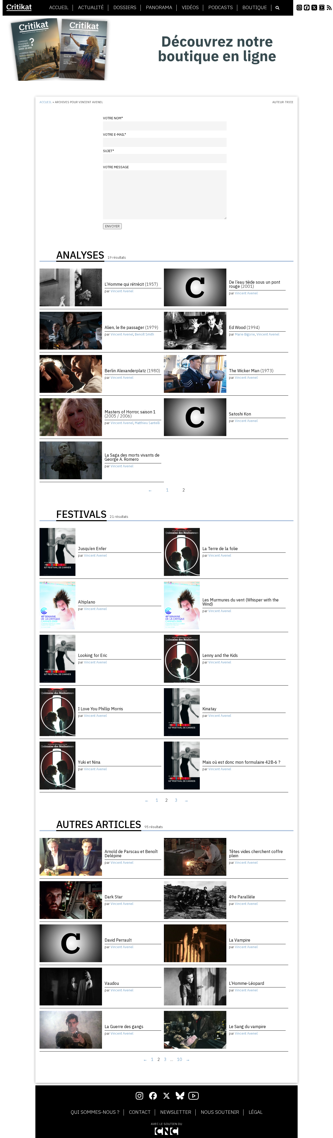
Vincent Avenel (122, 291)
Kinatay (209, 708)
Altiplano (86, 602)
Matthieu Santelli (147, 423)
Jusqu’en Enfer (92, 548)
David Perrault (118, 940)
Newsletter (175, 1112)
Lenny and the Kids (220, 655)
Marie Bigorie (245, 334)
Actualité (91, 7)
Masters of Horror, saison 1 (130, 414)
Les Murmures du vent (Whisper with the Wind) (240, 602)
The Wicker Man (251, 370)
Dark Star (114, 896)
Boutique (254, 7)
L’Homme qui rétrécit (131, 284)
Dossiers (124, 7)
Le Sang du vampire (247, 1026)
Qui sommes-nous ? (95, 1112)
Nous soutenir (220, 1112)
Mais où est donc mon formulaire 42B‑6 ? (241, 762)
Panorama (159, 7)
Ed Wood (244, 327)
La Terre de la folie (220, 548)
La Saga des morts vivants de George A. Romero (132, 457)
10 (179, 1059)
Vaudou (112, 983)
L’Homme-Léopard (246, 983)
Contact (140, 1112)
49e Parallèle (242, 896)
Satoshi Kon (240, 413)
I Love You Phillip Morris (100, 708)
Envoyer (112, 226)
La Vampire (239, 940)
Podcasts (220, 7)
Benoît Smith (144, 334)
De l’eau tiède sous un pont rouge (254, 284)
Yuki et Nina (89, 762)
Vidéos (190, 7)
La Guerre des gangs (124, 1026)
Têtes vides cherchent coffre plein (256, 853)
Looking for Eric (92, 655)
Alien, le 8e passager (131, 327)
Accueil (58, 7)
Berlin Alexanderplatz (132, 370)
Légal (255, 1112)
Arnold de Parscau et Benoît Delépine (131, 853)
